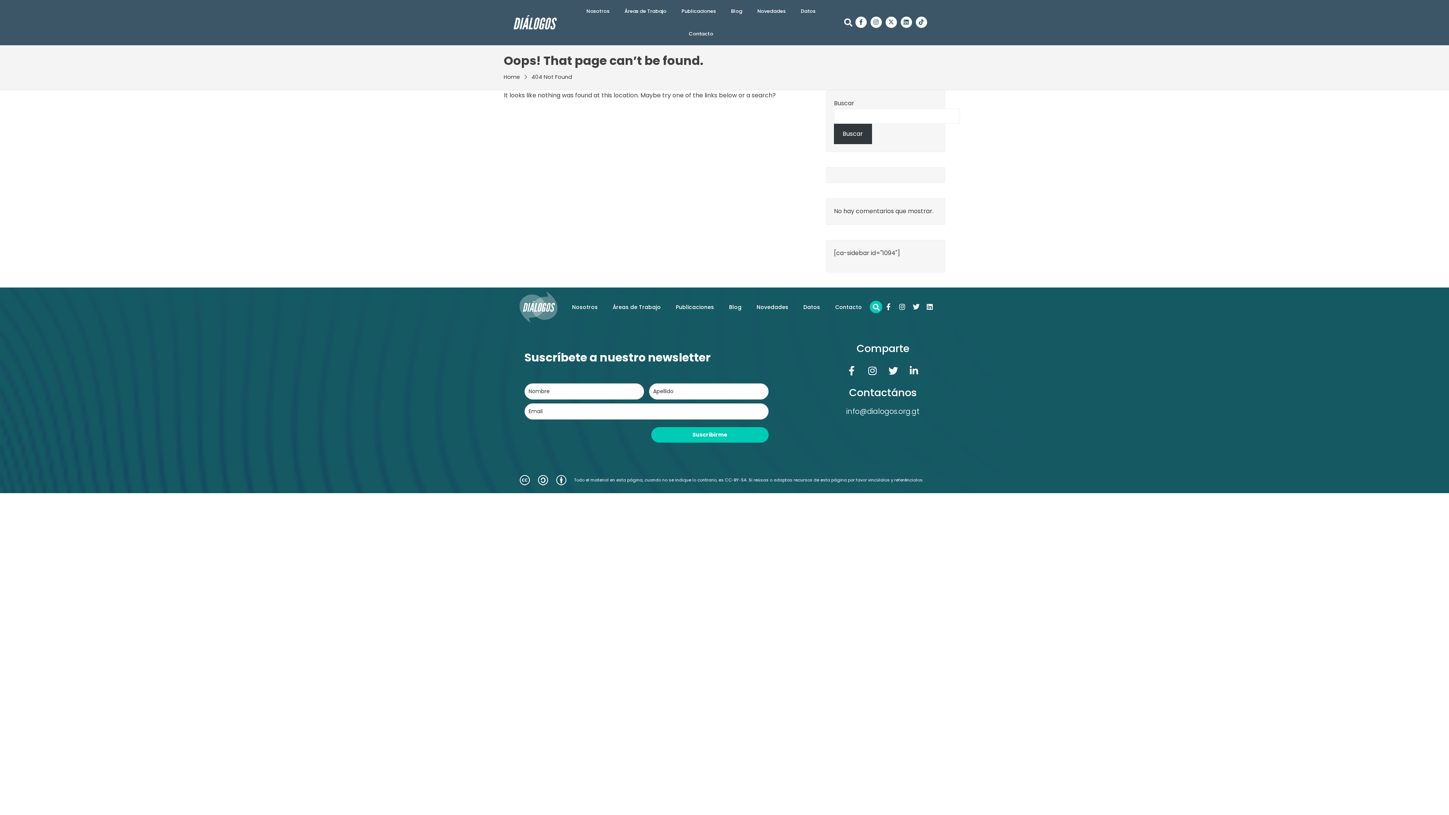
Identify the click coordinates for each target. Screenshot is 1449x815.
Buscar (844, 103)
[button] (848, 22)
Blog (736, 11)
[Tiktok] (921, 22)
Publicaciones (698, 11)
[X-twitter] (891, 22)
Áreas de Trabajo (645, 11)
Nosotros (597, 11)
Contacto (701, 33)
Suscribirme (710, 434)
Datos (808, 11)
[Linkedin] (906, 22)
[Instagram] (876, 22)
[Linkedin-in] (913, 370)
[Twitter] (916, 307)
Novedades (771, 11)
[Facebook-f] (861, 22)
